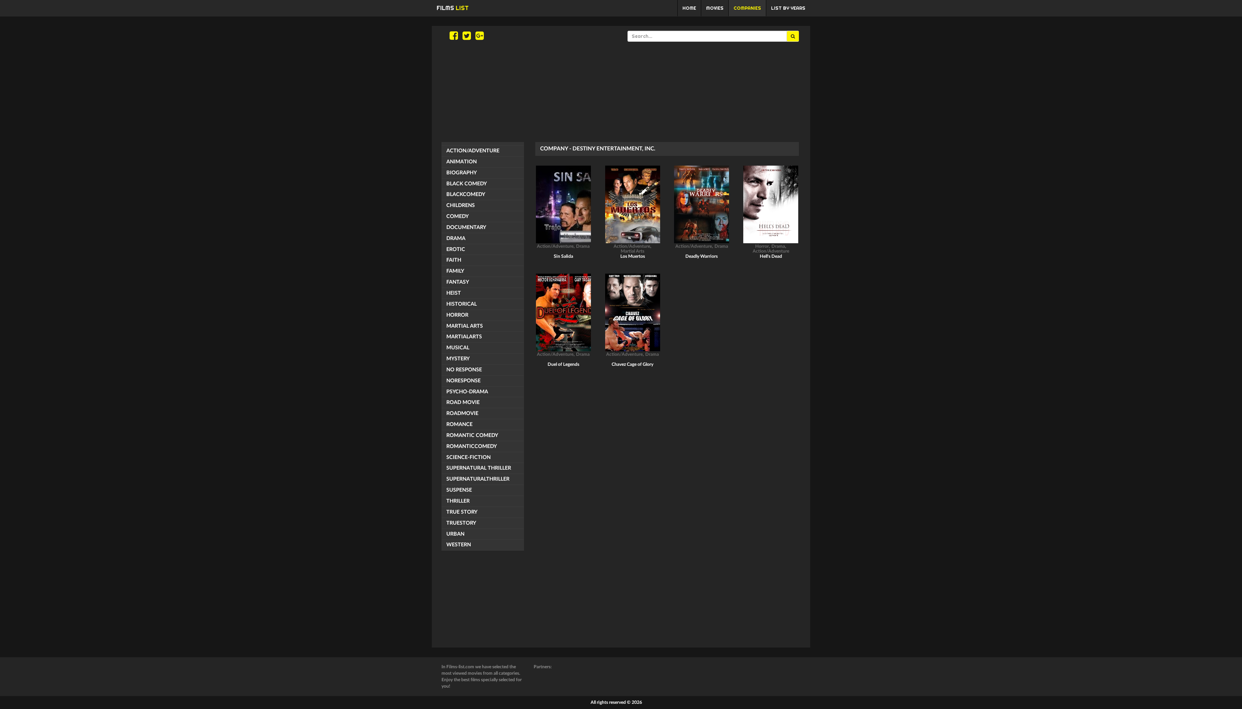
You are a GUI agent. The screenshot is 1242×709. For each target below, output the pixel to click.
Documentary (466, 227)
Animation (461, 161)
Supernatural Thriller (478, 468)
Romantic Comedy (472, 435)
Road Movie (463, 402)
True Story (461, 512)
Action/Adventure (472, 150)
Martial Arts (464, 326)
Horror (457, 315)
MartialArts (464, 336)
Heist (453, 293)
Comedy (457, 216)
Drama (455, 238)
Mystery (458, 358)
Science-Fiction (468, 457)
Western (458, 544)
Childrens (460, 205)
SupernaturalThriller (477, 479)
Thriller (458, 501)
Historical (461, 304)
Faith (453, 260)
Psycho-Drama (467, 391)
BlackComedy (465, 194)
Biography (461, 172)
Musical (457, 347)
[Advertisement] (621, 92)
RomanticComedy (471, 446)
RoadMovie (462, 413)
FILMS (453, 8)
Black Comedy (466, 183)
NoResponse (463, 380)
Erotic (455, 249)
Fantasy (457, 282)
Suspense (459, 490)
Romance (459, 424)
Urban (455, 534)
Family (455, 271)
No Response (464, 369)
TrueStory (461, 523)
